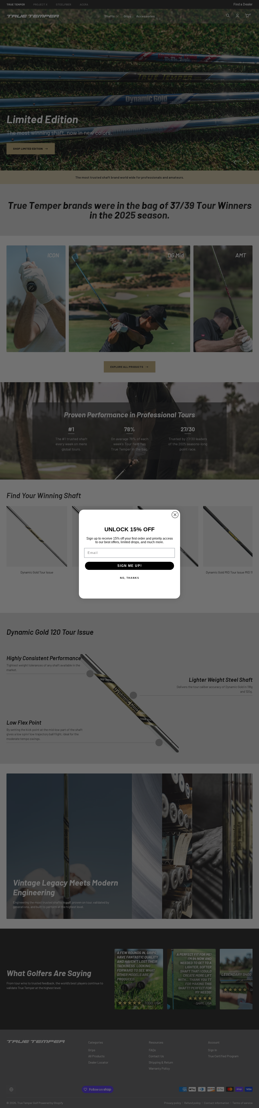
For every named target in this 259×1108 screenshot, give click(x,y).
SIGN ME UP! (129, 565)
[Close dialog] (175, 515)
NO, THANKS (129, 578)
